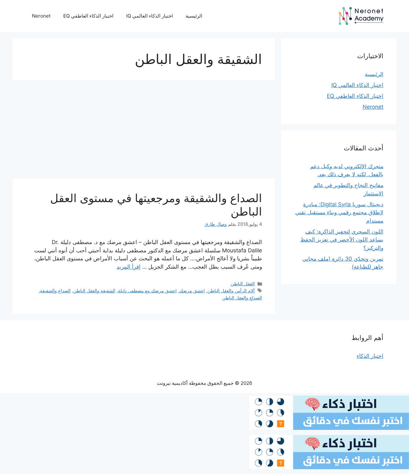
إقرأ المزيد (129, 267)
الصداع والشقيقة (55, 290)
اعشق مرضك (192, 290)
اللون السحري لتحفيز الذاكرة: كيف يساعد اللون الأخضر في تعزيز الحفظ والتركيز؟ (341, 239)
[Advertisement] (144, 131)
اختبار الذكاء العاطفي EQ (88, 16)
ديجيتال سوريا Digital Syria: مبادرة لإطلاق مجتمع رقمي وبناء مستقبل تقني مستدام (339, 212)
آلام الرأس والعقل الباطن (231, 290)
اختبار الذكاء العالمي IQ (149, 16)
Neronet (41, 16)
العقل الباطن (243, 283)
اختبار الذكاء (370, 356)
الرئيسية (194, 16)
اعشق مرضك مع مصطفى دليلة (147, 290)
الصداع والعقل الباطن (242, 297)
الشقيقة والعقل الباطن (94, 290)
